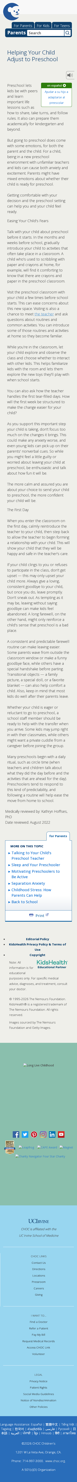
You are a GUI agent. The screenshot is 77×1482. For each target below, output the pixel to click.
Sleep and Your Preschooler (35, 864)
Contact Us (39, 1263)
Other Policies (38, 1407)
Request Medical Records (38, 1341)
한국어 (19, 1429)
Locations (38, 1275)
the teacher (44, 314)
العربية (15, 1433)
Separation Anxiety (28, 883)
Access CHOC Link (38, 1347)
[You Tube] (61, 1134)
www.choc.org (55, 1461)
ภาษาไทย (69, 1433)
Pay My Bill (38, 1334)
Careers (39, 1288)
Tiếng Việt (67, 1424)
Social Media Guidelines (38, 1394)
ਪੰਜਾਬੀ (27, 1433)
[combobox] (45, 33)
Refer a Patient (38, 1328)
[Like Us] (16, 1134)
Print (40, 915)
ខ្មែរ (36, 1433)
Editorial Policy (37, 939)
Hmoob (46, 1433)
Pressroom (39, 1282)
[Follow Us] (25, 1134)
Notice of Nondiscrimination (38, 1400)
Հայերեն (35, 1429)
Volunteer (38, 1354)
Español (36, 1424)
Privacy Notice (38, 1381)
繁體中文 (52, 1424)
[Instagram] (43, 1134)
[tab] (58, 836)
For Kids (43, 25)
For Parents (23, 25)
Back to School (24, 901)
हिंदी (57, 1433)
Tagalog (6, 1429)
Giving (39, 1294)
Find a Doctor (38, 1322)
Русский (63, 1429)
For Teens (62, 25)
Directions (38, 1269)
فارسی (50, 1429)
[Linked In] (52, 1134)
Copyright (37, 955)
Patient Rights (38, 1387)
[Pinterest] (34, 1134)
